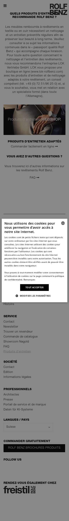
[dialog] (34, 260)
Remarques (29, 279)
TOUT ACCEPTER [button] (34, 287)
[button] (34, 296)
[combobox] (63, 223)
